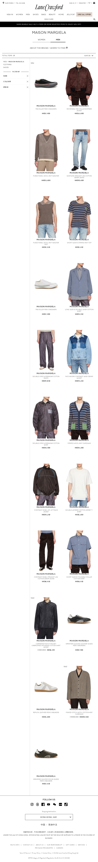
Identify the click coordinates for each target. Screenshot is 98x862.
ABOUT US (40, 845)
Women (19, 14)
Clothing (7, 64)
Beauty (52, 14)
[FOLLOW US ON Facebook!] (43, 804)
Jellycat (71, 14)
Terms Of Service (25, 853)
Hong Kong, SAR (48, 817)
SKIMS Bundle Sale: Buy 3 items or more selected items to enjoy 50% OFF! (49, 24)
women (41, 39)
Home (61, 14)
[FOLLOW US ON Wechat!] (54, 804)
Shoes (36, 14)
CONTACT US (27, 845)
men (58, 39)
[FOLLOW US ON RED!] (60, 804)
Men (28, 14)
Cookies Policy (47, 853)
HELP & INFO (15, 845)
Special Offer (84, 14)
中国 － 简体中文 (49, 824)
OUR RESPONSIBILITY (54, 845)
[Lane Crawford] (49, 11)
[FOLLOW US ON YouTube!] (48, 804)
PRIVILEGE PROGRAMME (44, 848)
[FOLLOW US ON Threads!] (37, 804)
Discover (48, 19)
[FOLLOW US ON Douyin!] (66, 804)
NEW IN (10, 14)
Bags (43, 14)
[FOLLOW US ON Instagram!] (32, 804)
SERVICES (81, 845)
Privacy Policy (36, 853)
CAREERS (59, 848)
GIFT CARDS (70, 845)
